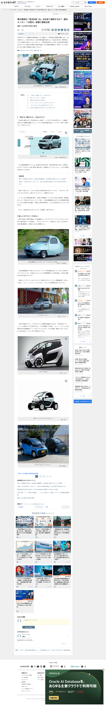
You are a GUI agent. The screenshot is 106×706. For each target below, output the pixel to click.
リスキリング (49, 6)
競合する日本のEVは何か (37, 100)
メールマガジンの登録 (27, 675)
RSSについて (24, 686)
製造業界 (21, 34)
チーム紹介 (39, 675)
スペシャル (27, 6)
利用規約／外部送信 (26, 684)
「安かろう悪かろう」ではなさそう (40, 95)
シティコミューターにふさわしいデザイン (42, 103)
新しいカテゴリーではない (38, 98)
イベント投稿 (40, 679)
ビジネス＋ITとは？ (22, 3)
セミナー (17, 6)
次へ (48, 476)
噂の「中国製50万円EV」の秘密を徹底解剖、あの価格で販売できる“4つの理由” (42, 179)
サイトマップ (25, 679)
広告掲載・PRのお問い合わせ (82, 401)
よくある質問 (25, 677)
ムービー (38, 6)
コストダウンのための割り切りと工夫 (41, 105)
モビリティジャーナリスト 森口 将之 (30, 50)
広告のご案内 (40, 677)
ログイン (92, 2)
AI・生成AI (61, 6)
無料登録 (101, 2)
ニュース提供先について (27, 688)
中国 (47, 507)
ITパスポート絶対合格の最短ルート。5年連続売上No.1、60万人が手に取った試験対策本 (44, 650)
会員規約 (24, 682)
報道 (54, 40)
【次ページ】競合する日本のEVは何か (27, 473)
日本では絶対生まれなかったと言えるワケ (42, 108)
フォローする (30, 33)
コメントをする (28, 627)
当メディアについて (26, 691)
